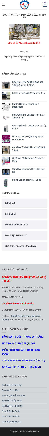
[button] (3, 4)
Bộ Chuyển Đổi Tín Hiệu (13, 395)
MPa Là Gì (24, 52)
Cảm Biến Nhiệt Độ (11, 421)
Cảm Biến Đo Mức (10, 416)
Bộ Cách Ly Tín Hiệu (11, 385)
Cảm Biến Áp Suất (10, 411)
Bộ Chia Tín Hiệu (10, 390)
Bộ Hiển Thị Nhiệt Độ (12, 406)
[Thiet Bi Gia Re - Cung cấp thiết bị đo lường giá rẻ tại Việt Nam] (24, 4)
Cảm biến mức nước (21, 316)
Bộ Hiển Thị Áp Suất (11, 400)
